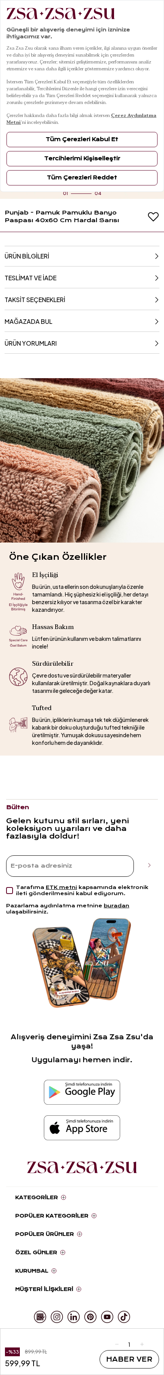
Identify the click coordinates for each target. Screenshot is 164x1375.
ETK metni (61, 887)
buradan (116, 906)
